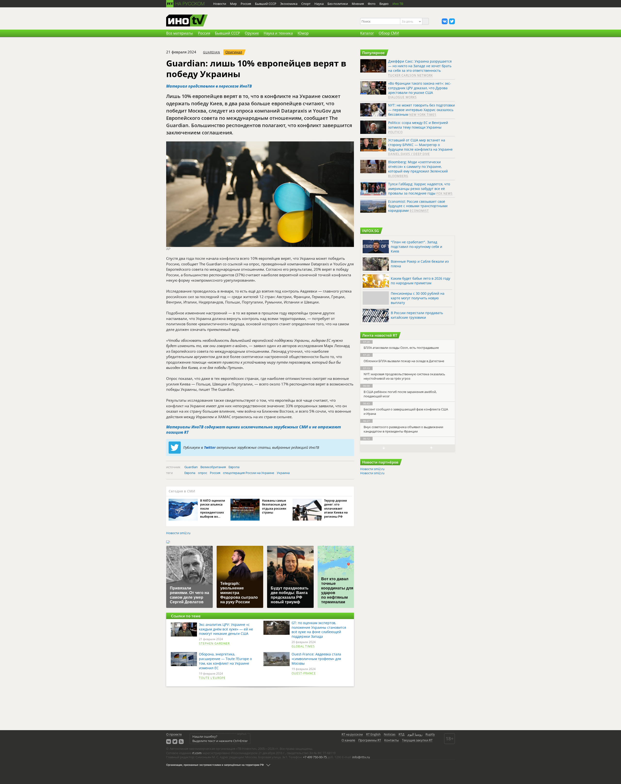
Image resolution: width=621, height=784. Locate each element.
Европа (234, 467)
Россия (215, 473)
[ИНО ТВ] (187, 21)
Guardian (211, 52)
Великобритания (213, 467)
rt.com (197, 753)
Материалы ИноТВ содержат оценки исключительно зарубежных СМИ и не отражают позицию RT (253, 429)
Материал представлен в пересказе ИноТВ (209, 86)
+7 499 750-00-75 (315, 757)
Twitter (210, 447)
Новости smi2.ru (178, 533)
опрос (202, 473)
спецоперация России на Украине (248, 473)
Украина (283, 473)
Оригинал (233, 52)
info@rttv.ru (361, 757)
